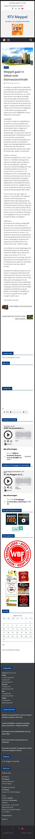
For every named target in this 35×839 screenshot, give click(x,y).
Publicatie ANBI (6, 773)
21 (21, 633)
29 (26, 636)
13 (17, 629)
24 (4, 636)
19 (12, 633)
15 (26, 629)
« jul (3, 644)
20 (17, 633)
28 (21, 636)
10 (4, 629)
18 (8, 633)
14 (21, 629)
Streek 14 (4, 819)
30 (30, 636)
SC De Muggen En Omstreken (10, 761)
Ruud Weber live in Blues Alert (20, 306)
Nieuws (6, 67)
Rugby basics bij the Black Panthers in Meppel (14, 317)
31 (4, 640)
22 (26, 633)
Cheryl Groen (16, 83)
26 (12, 636)
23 (30, 633)
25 (8, 636)
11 (8, 629)
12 (12, 629)
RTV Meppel (17, 16)
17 (4, 633)
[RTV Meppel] (4, 40)
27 (17, 636)
